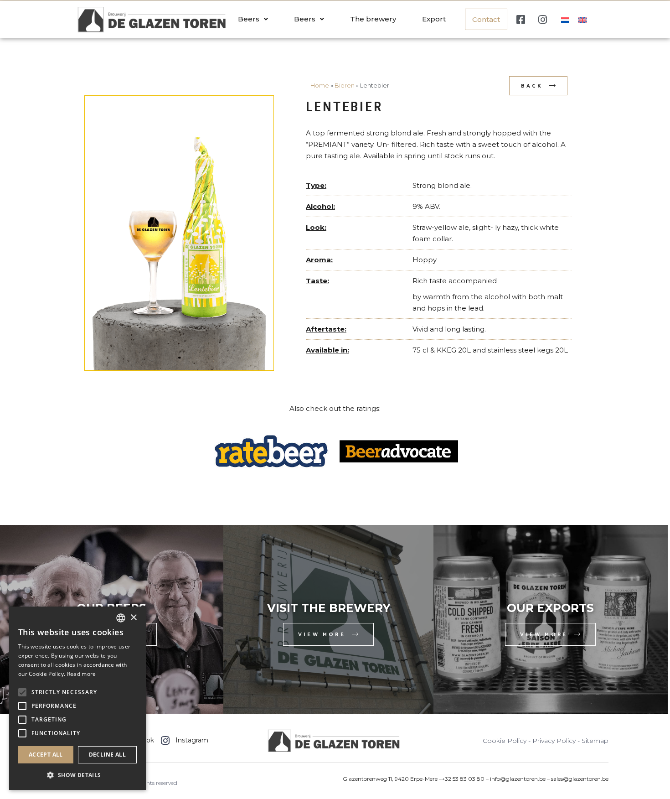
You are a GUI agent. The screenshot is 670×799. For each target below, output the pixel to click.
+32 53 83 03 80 (463, 778)
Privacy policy (554, 741)
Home (319, 85)
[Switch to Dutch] (565, 20)
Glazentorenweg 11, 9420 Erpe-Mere (391, 778)
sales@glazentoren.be (579, 778)
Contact (486, 19)
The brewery (373, 19)
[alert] (77, 698)
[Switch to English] (582, 20)
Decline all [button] (107, 754)
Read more (81, 674)
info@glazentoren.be (518, 778)
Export (434, 19)
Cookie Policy (504, 741)
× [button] (133, 617)
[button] (77, 775)
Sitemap (595, 741)
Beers (248, 19)
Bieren (345, 85)
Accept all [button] (46, 754)
